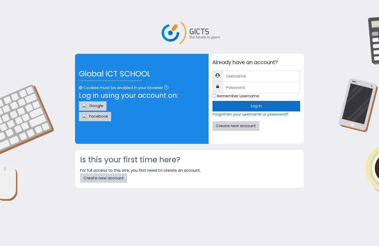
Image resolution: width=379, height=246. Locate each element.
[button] (167, 88)
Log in (256, 106)
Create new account (236, 125)
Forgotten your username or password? (250, 114)
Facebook (98, 116)
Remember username (238, 96)
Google (95, 105)
